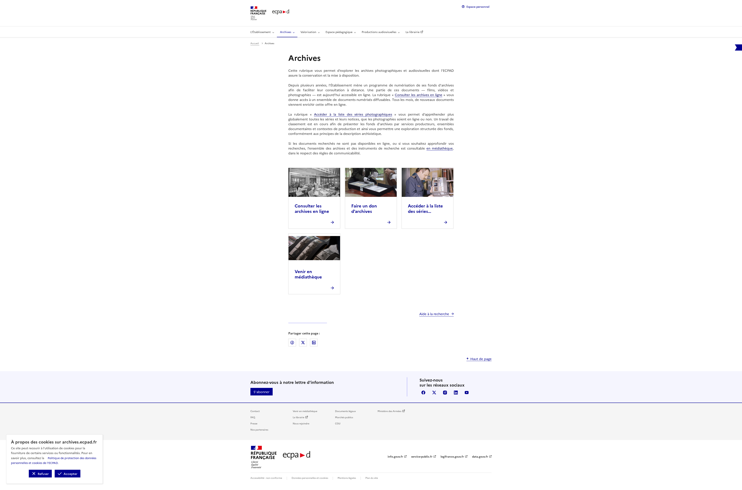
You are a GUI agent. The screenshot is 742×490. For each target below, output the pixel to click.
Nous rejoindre (301, 423)
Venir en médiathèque (305, 411)
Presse (253, 423)
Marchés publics (344, 417)
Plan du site (371, 477)
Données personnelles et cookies (310, 477)
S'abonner (262, 391)
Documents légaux (345, 411)
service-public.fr (421, 456)
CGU (337, 423)
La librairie (298, 417)
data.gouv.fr (480, 456)
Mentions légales (347, 477)
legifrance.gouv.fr (452, 456)
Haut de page (481, 358)
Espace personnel (477, 6)
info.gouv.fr (395, 456)
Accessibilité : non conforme (266, 477)
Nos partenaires (259, 429)
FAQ (252, 417)
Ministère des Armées (389, 411)
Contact (255, 411)
